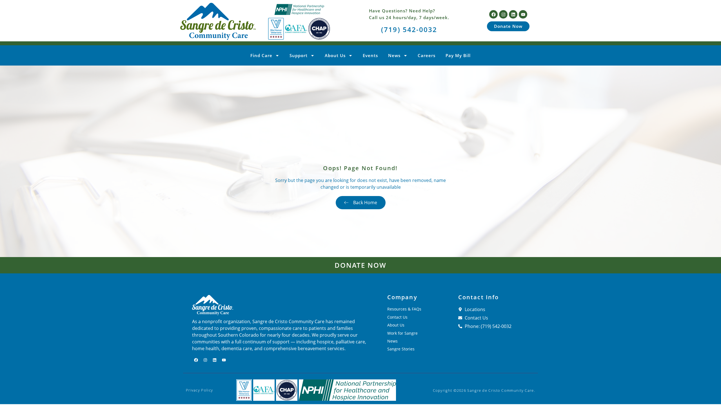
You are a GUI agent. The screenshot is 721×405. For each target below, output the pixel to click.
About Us (335, 55)
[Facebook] (493, 14)
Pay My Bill (458, 55)
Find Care (261, 55)
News (394, 55)
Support (299, 55)
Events (370, 55)
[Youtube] (523, 14)
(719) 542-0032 (409, 29)
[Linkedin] (513, 14)
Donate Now (361, 265)
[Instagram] (503, 14)
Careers (426, 55)
